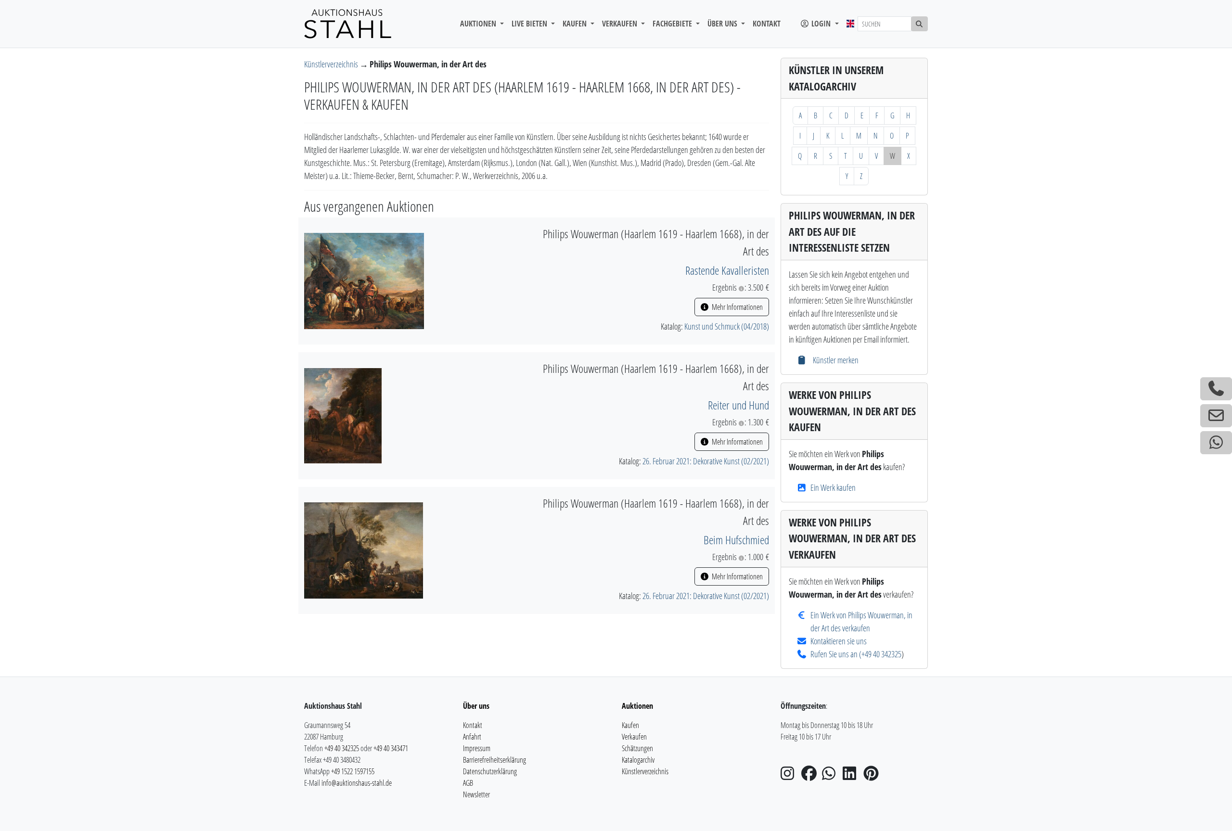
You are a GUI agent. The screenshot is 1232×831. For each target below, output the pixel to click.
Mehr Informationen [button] (736, 307)
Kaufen (630, 725)
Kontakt (767, 23)
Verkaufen (634, 736)
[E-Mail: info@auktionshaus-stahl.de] (1216, 415)
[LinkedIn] (852, 776)
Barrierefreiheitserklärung (494, 759)
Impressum (476, 748)
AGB (468, 783)
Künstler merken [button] (834, 360)
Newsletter (476, 794)
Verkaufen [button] (620, 23)
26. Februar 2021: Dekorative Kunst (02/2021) (705, 461)
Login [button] (821, 23)
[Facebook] (811, 776)
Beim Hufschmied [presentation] (736, 540)
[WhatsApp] (831, 776)
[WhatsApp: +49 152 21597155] (1216, 442)
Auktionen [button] (479, 23)
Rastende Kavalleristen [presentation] (727, 270)
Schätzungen (637, 748)
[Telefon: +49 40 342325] (1216, 388)
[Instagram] (790, 776)
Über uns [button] (723, 23)
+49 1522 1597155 (352, 771)
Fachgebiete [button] (673, 23)
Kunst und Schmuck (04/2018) (726, 326)
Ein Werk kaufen (833, 487)
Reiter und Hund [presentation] (738, 405)
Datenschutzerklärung (490, 771)
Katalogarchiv (638, 759)
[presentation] (364, 280)
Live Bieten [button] (530, 23)
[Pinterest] (873, 776)
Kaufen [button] (576, 23)
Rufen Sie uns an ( (835, 654)
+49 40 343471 (390, 748)
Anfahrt (472, 736)
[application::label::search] (919, 23)
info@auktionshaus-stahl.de (356, 783)
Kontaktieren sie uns (838, 641)
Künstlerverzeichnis (331, 64)
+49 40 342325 (881, 654)
